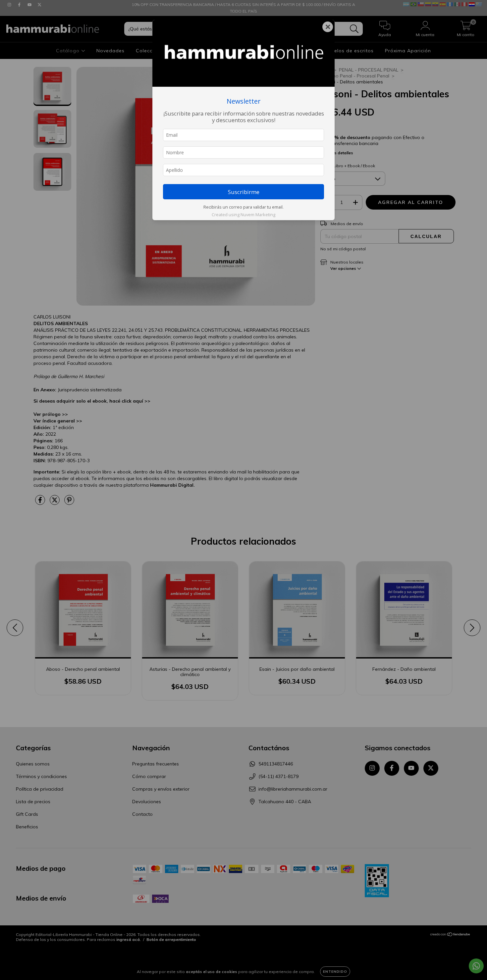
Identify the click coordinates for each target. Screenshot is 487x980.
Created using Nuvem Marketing (243, 215)
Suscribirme (243, 192)
